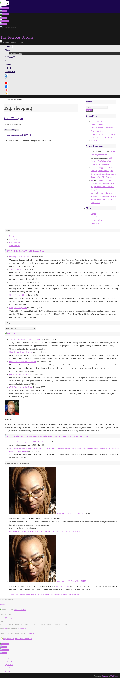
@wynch (8, 671)
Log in (93, 214)
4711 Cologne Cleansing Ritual (21, 387)
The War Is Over (97, 125)
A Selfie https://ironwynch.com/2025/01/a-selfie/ (27, 442)
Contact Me (9, 662)
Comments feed (96, 220)
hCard (5, 629)
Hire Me (8, 668)
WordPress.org (96, 223)
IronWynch (60, 513)
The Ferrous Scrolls (16, 37)
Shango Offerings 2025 (18, 308)
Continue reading (10, 130)
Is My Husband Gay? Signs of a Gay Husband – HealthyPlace (102, 161)
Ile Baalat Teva (37, 251)
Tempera (105, 676)
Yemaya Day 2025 (16, 269)
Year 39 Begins (13, 118)
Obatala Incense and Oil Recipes (21, 374)
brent (92, 193)
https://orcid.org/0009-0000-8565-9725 (17, 639)
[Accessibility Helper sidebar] (3, 3)
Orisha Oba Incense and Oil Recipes (22, 362)
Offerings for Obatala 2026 (19, 257)
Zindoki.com (34, 334)
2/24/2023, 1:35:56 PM (76, 513)
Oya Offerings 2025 (16, 295)
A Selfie (94, 141)
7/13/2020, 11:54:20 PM (77, 581)
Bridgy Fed (31, 633)
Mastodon (3, 604)
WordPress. (114, 676)
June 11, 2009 (12, 135)
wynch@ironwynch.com (9, 618)
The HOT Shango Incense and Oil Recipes (25, 339)
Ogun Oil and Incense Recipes (20, 352)
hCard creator (22, 629)
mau (92, 180)
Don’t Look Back (97, 121)
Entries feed (95, 217)
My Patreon (9, 665)
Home (7, 658)
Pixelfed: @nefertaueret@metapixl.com (70, 436)
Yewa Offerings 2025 (17, 282)
